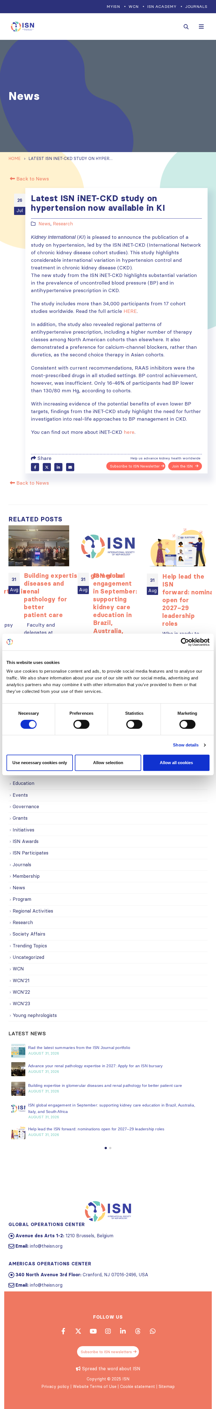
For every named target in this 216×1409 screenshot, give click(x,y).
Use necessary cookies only (39, 762)
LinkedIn (58, 467)
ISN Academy (161, 6)
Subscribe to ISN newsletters (106, 1352)
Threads (138, 1331)
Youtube (93, 1331)
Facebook (35, 467)
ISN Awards (26, 841)
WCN (133, 6)
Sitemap (167, 1386)
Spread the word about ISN (111, 1368)
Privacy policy (55, 1386)
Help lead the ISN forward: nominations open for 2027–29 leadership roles (97, 1129)
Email (70, 467)
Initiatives (23, 830)
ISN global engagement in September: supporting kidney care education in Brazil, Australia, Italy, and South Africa (115, 611)
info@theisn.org (46, 1246)
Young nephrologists (35, 1015)
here (129, 432)
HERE (130, 311)
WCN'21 (21, 980)
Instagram (108, 1331)
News (44, 223)
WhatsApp (153, 1331)
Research (63, 223)
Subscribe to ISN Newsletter (135, 466)
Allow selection (108, 762)
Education (23, 783)
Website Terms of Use (94, 1386)
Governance (26, 806)
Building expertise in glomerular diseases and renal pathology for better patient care (105, 1085)
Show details (186, 745)
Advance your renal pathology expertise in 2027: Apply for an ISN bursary (96, 1066)
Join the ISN (183, 466)
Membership (26, 876)
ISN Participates (30, 853)
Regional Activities (33, 911)
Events (20, 795)
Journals (196, 6)
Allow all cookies (176, 762)
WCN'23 (21, 1003)
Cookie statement (137, 1386)
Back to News (32, 178)
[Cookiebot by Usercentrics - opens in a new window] (185, 642)
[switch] (81, 724)
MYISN (113, 6)
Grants (20, 818)
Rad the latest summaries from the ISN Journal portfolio (79, 1047)
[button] (106, 1148)
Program (22, 899)
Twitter (47, 467)
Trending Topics (30, 946)
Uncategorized (28, 957)
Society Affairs (29, 934)
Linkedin (123, 1331)
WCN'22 (21, 992)
